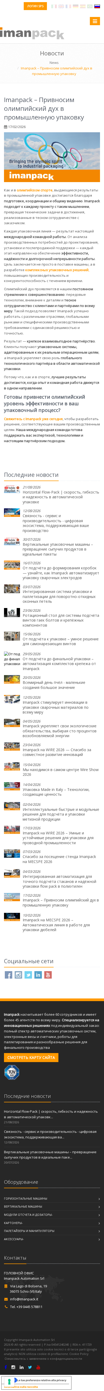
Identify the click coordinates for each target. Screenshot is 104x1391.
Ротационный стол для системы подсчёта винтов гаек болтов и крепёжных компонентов (61, 620)
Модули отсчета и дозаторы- (28, 1215)
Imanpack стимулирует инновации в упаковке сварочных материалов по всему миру (56, 707)
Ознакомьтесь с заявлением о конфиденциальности (43, 1359)
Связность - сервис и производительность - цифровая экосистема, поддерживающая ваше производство (56, 523)
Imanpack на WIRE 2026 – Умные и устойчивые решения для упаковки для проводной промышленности (58, 837)
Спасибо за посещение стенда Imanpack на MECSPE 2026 (59, 859)
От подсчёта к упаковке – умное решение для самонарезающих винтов (61, 641)
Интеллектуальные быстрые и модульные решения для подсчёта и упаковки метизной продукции (61, 814)
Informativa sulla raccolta (21, 1386)
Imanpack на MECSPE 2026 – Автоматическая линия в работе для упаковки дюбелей (56, 924)
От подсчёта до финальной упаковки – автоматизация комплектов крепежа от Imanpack (59, 663)
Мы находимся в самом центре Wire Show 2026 (61, 772)
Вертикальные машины (23, 1206)
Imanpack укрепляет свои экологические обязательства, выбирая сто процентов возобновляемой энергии (60, 730)
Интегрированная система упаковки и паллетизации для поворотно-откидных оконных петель (59, 596)
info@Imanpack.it (24, 1299)
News (54, 62)
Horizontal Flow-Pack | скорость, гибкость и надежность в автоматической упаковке (61, 497)
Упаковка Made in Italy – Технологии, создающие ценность (56, 792)
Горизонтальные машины (25, 1198)
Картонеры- (13, 1223)
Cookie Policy (79, 1354)
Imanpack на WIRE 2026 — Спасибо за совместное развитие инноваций (57, 752)
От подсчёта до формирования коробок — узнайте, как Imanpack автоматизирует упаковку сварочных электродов (61, 572)
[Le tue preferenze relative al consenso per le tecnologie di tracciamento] (9, 1382)
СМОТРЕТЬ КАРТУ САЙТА (31, 1057)
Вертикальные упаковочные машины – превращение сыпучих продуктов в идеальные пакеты (58, 549)
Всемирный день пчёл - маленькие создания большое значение (54, 685)
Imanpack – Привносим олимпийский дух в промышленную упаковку (61, 902)
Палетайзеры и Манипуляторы (29, 1231)
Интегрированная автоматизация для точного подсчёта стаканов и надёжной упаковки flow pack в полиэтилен (59, 881)
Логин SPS (35, 6)
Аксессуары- (14, 1239)
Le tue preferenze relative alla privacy (41, 1380)
